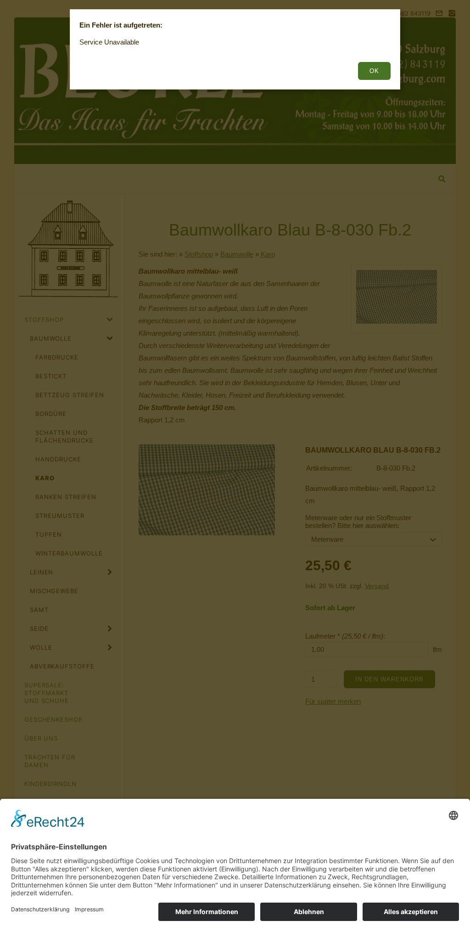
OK (374, 70)
